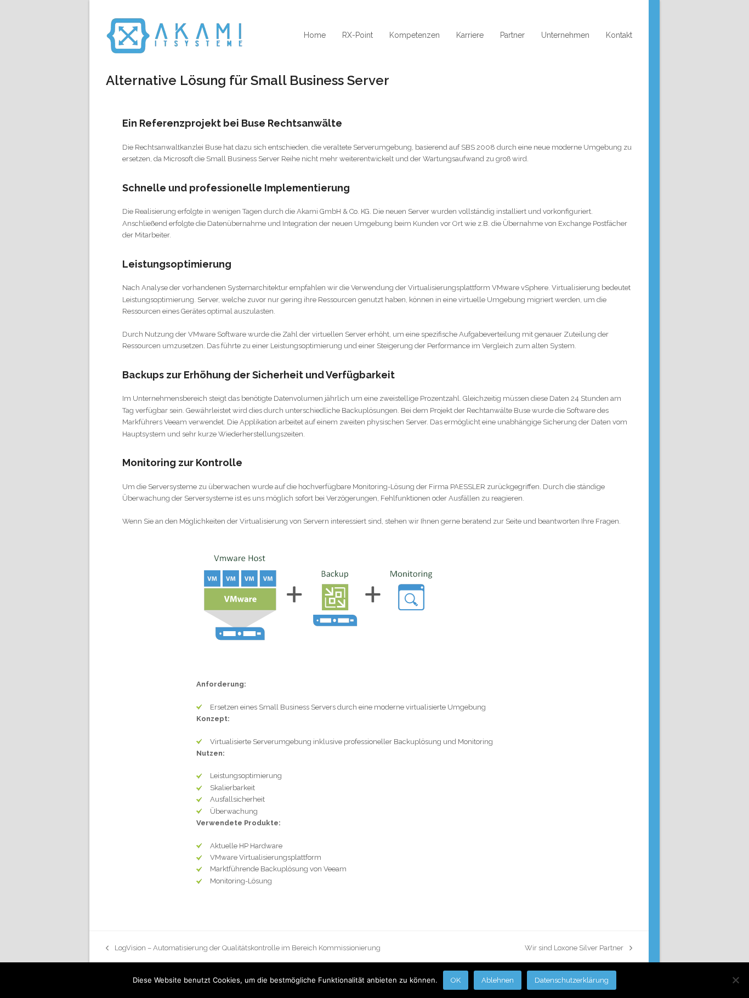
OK (456, 980)
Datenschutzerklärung (572, 980)
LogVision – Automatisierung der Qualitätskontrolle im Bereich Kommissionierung (243, 949)
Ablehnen (497, 980)
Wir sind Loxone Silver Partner (574, 949)
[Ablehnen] (735, 979)
